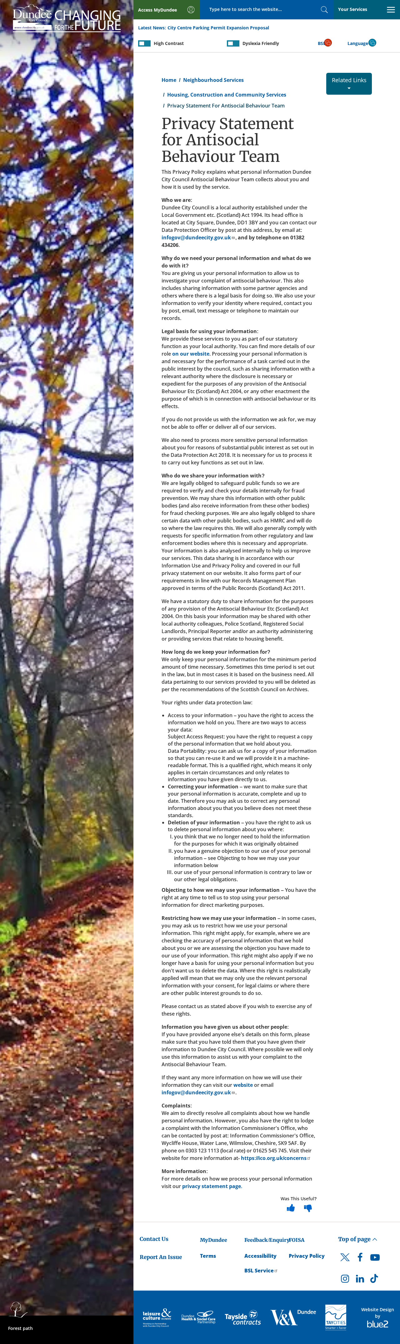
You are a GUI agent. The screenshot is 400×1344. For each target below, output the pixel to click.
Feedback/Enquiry (267, 1240)
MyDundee (213, 1240)
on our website (190, 353)
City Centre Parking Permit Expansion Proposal (218, 28)
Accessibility (260, 1255)
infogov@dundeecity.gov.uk (196, 237)
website (243, 1085)
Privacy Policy (307, 1255)
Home (169, 80)
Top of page (355, 1239)
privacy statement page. (211, 1186)
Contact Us (154, 1239)
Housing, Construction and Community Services (226, 94)
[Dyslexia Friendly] (233, 43)
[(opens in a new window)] (157, 1317)
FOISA (296, 1240)
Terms (208, 1255)
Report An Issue (161, 1257)
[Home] (67, 17)
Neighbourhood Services (213, 80)
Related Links (349, 80)
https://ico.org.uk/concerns (274, 1158)
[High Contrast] (144, 43)
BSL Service (259, 1270)
